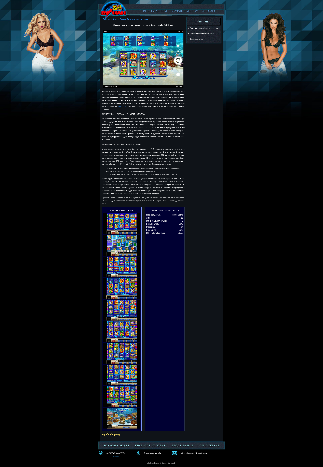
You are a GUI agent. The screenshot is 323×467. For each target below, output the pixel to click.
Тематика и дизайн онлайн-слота (204, 28)
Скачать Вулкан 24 (184, 10)
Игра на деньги (155, 10)
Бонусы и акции (116, 445)
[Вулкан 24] (113, 10)
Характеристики (196, 39)
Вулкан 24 (122, 106)
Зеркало (208, 10)
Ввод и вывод (182, 445)
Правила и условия (150, 445)
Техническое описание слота (202, 34)
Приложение (209, 445)
